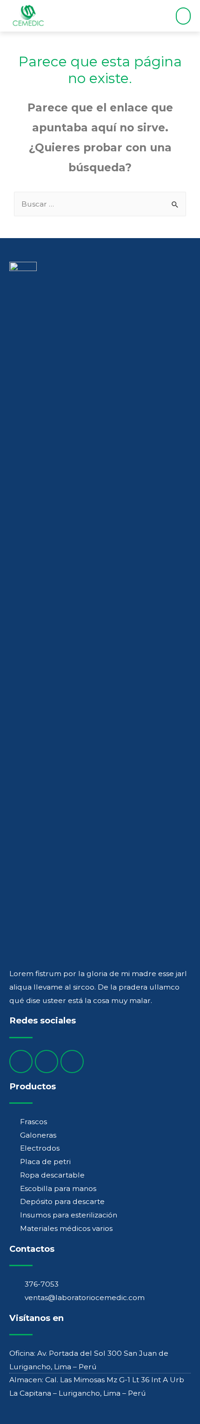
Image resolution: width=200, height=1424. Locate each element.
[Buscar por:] (100, 204)
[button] (183, 16)
